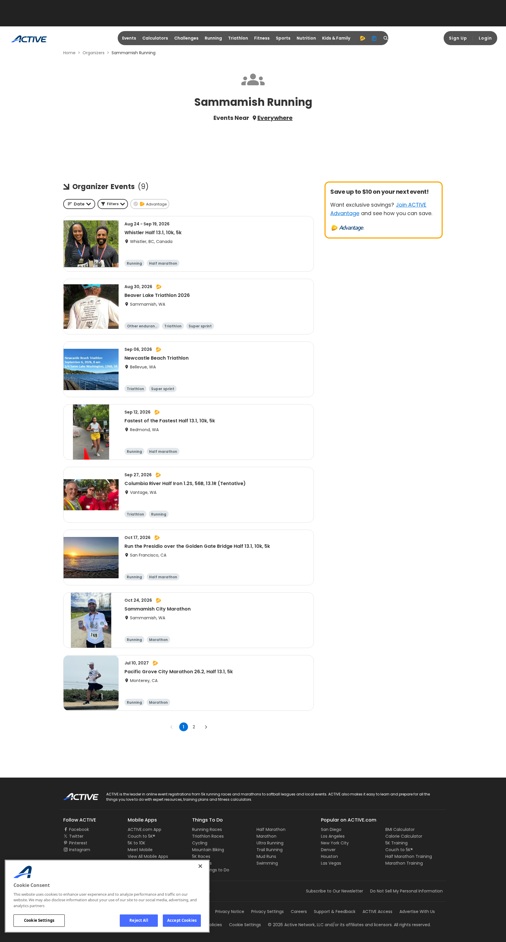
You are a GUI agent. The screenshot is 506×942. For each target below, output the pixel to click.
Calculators (155, 38)
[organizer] (374, 38)
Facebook (79, 829)
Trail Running (270, 850)
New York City (335, 843)
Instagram (79, 850)
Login (485, 38)
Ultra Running (270, 843)
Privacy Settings (267, 911)
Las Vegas (331, 863)
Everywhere (275, 118)
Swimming (267, 863)
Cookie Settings (39, 920)
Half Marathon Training (408, 856)
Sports (283, 38)
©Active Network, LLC (296, 925)
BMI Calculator (400, 829)
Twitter (76, 836)
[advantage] (362, 38)
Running (213, 38)
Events (129, 38)
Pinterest (78, 843)
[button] (113, 204)
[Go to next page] (205, 726)
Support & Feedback (334, 911)
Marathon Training (404, 863)
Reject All (138, 920)
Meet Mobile (140, 850)
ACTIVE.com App (144, 829)
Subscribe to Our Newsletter (334, 891)
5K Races (201, 856)
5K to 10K (136, 843)
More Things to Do (210, 870)
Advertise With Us (417, 911)
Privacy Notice (229, 911)
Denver (328, 850)
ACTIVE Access (377, 911)
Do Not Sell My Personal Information (406, 891)
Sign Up (458, 38)
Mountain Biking (208, 850)
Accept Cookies (181, 920)
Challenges (186, 38)
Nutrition (306, 38)
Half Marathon (271, 829)
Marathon (266, 836)
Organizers (94, 53)
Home (69, 53)
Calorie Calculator (403, 836)
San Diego (331, 829)
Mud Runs (266, 856)
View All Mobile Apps (148, 856)
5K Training (396, 843)
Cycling (199, 843)
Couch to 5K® (141, 836)
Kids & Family (336, 38)
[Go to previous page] (171, 726)
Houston (329, 856)
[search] (386, 38)
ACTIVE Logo (75, 795)
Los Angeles (333, 836)
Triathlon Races (208, 836)
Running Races (207, 829)
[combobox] (79, 204)
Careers (299, 911)
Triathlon (238, 38)
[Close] (200, 866)
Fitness (262, 38)
